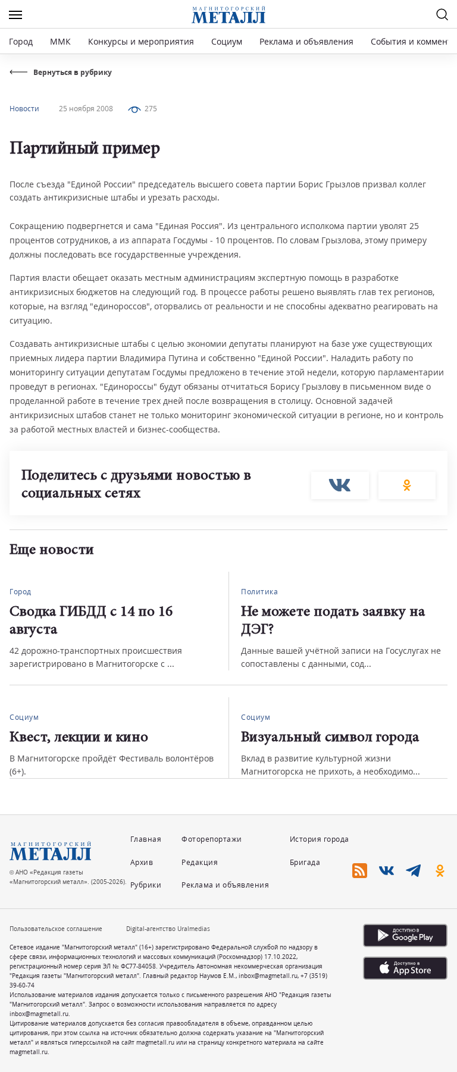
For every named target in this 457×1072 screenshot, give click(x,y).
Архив (142, 862)
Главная (146, 839)
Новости (24, 109)
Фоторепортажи (211, 839)
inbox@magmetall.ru (268, 975)
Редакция (199, 862)
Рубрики (146, 885)
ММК (60, 41)
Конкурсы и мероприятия (142, 41)
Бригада (305, 862)
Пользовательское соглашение (56, 928)
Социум (226, 41)
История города (319, 839)
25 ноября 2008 (86, 109)
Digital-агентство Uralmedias (168, 928)
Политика (259, 592)
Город (21, 41)
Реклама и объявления (306, 41)
